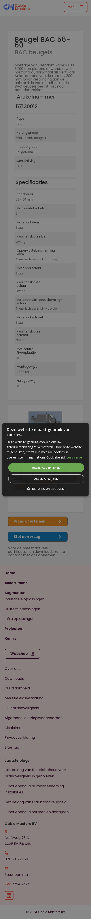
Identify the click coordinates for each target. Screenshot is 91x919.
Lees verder (74, 457)
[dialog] (45, 459)
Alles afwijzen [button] (46, 479)
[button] (45, 489)
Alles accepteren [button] (46, 468)
